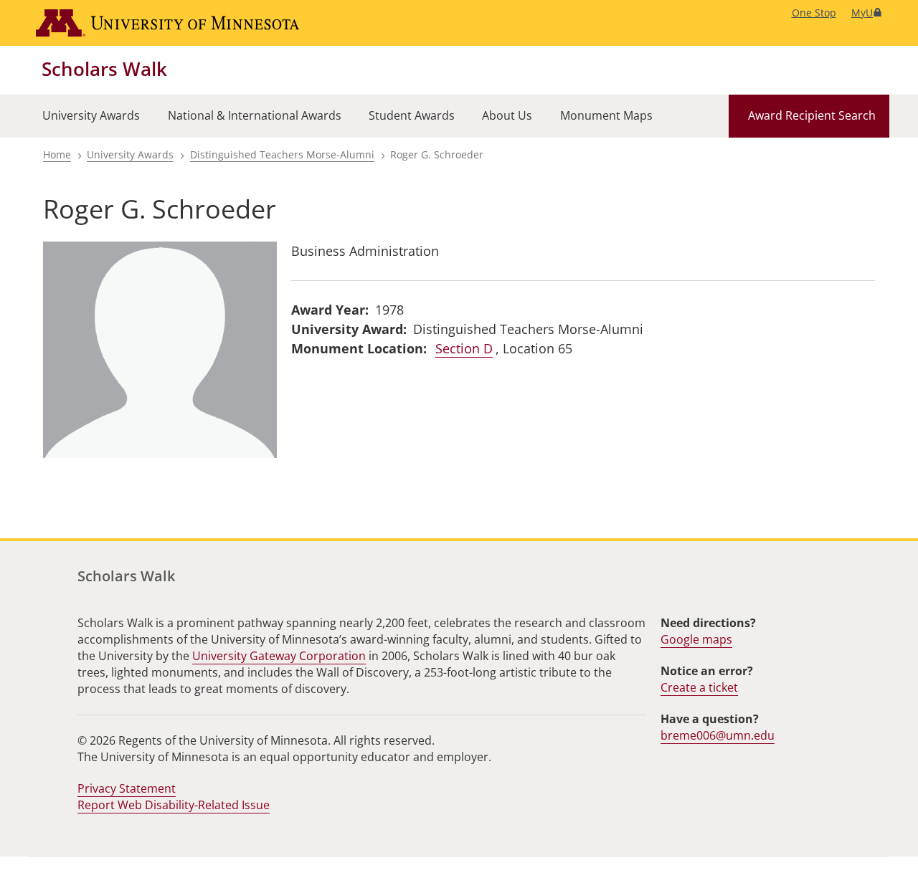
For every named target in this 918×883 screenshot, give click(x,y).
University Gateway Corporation (279, 656)
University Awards (130, 154)
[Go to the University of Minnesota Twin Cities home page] (167, 23)
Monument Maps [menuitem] (606, 115)
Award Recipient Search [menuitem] (812, 115)
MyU (862, 12)
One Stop (814, 12)
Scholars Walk (104, 69)
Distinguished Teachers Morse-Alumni (282, 154)
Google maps (696, 639)
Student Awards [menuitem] (412, 115)
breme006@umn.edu (718, 735)
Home (57, 154)
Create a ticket (699, 687)
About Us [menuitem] (507, 115)
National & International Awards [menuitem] (254, 115)
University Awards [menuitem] (91, 115)
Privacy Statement (126, 788)
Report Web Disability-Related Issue (173, 805)
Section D (464, 348)
